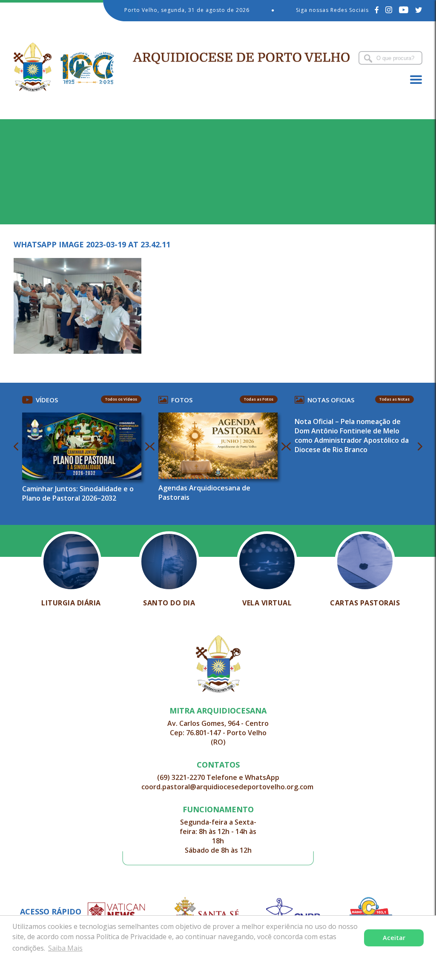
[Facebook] (377, 9)
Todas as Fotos (258, 399)
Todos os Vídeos (121, 399)
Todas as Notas (394, 399)
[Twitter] (418, 9)
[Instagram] (389, 9)
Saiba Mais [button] (65, 948)
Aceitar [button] (394, 938)
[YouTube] (404, 9)
